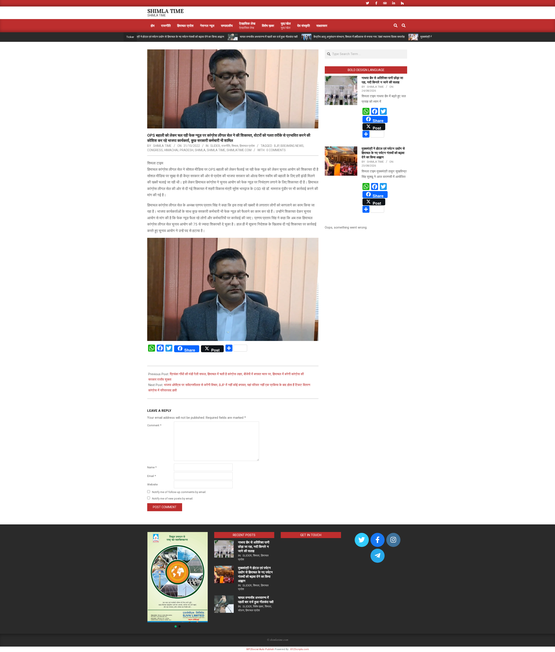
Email (151, 476)
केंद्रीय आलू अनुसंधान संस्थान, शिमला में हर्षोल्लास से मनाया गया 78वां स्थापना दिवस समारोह (333, 36)
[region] (177, 580)
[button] (154, 577)
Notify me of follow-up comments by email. (179, 492)
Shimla (200, 150)
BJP (276, 146)
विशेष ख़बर (258, 606)
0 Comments (276, 150)
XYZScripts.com (299, 649)
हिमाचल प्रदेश (247, 146)
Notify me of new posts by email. (172, 498)
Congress (155, 150)
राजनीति (225, 146)
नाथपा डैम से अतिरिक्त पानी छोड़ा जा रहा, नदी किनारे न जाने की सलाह (253, 546)
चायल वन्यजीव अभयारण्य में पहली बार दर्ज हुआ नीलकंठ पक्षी (243, 36)
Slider (215, 146)
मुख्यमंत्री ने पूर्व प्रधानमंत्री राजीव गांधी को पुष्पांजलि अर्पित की (425, 36)
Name (152, 467)
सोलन (241, 610)
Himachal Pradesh (178, 150)
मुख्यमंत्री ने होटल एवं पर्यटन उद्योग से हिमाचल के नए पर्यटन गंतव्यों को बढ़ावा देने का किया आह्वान (151, 36)
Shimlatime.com (239, 150)
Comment (154, 425)
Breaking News (292, 146)
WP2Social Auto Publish (260, 649)
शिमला (235, 146)
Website (152, 484)
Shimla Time (216, 150)
